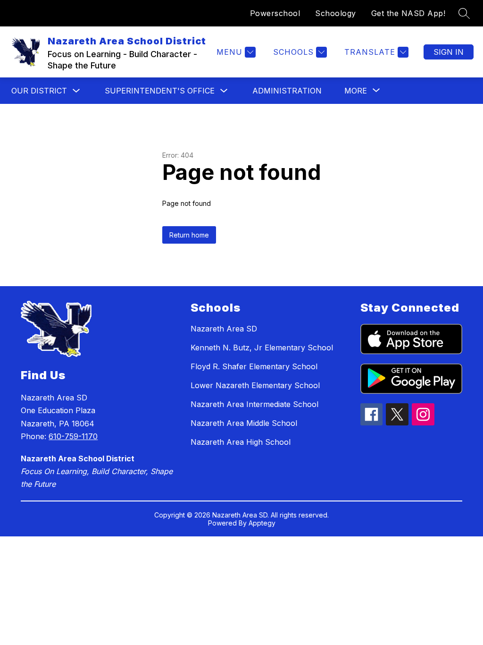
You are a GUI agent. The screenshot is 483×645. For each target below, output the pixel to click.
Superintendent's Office (160, 90)
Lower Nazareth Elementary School (255, 385)
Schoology (335, 13)
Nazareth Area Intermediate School (254, 404)
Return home (189, 235)
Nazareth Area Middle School (244, 423)
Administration (287, 90)
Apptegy (262, 523)
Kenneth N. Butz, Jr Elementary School (262, 347)
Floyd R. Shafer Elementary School (254, 366)
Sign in (448, 52)
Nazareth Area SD (224, 328)
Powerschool (275, 13)
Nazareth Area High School (241, 442)
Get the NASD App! (408, 13)
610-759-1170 (73, 436)
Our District (39, 90)
